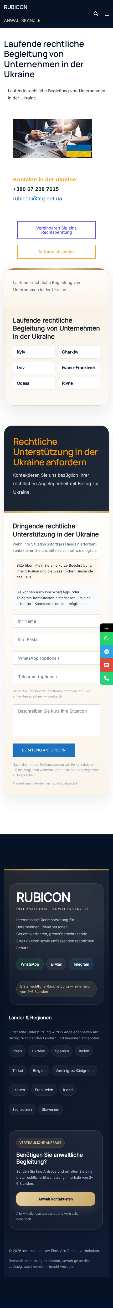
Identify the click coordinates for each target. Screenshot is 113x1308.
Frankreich (44, 1089)
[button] (95, 14)
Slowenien (50, 1109)
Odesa (23, 383)
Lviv (21, 367)
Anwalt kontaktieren (55, 1199)
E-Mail (56, 964)
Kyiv (21, 352)
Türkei (17, 1070)
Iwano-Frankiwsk (79, 367)
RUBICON (15, 7)
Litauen (18, 1089)
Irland (68, 1089)
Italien (84, 1051)
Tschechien (22, 1109)
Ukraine (38, 1051)
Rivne (67, 383)
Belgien (39, 1070)
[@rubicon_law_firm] (106, 651)
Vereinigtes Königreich (74, 1070)
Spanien (62, 1051)
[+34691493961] (106, 638)
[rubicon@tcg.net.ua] (106, 665)
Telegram (81, 964)
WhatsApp (30, 964)
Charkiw (70, 352)
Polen (17, 1051)
